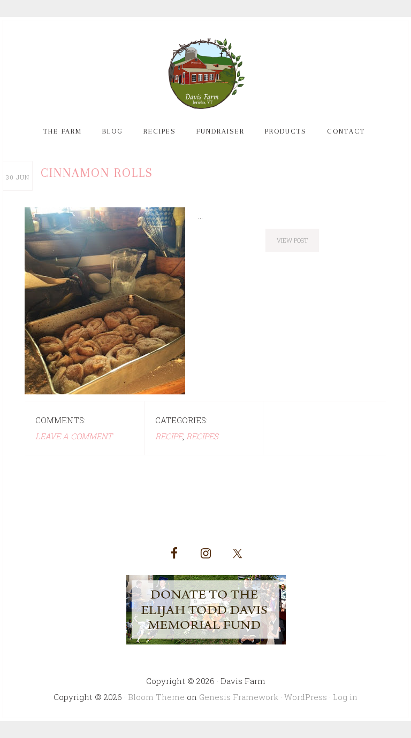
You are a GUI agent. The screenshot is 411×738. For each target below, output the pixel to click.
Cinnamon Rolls (97, 173)
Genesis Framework (238, 697)
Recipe (168, 436)
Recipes (202, 436)
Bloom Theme (156, 697)
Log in (345, 697)
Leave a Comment (73, 436)
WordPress (305, 697)
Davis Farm (205, 73)
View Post (292, 240)
